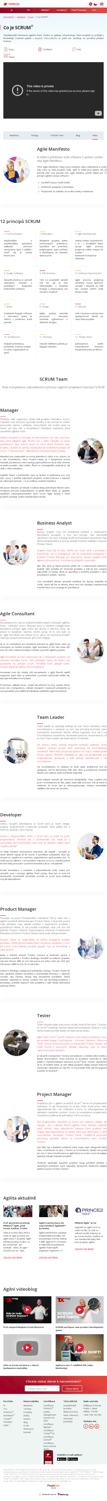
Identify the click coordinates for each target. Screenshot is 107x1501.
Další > (6, 1425)
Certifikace (47, 49)
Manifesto (14, 135)
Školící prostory (70, 1411)
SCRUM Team (57, 135)
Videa (95, 135)
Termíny (27, 1408)
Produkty (27, 1412)
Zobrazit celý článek (12, 1257)
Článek (12, 55)
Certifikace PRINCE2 (48, 1407)
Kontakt (27, 1432)
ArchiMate (8, 1415)
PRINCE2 (8, 1412)
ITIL (5, 1408)
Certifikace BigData (48, 1425)
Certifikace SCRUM (48, 1438)
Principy (34, 135)
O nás (26, 1425)
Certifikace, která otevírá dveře (49, 1446)
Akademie (28, 1405)
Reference (28, 1428)
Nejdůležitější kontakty (69, 1407)
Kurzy (11, 49)
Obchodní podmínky (68, 1420)
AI (4, 1405)
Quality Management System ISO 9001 (49, 1416)
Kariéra (26, 1418)
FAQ (79, 49)
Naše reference (70, 1415)
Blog (78, 135)
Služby (26, 1415)
